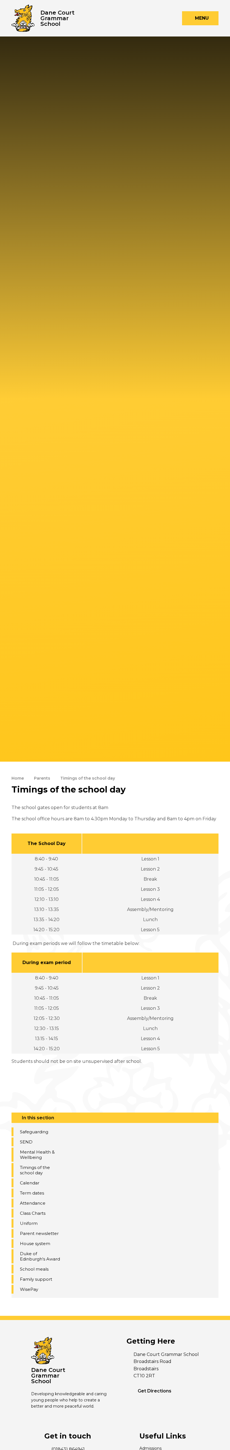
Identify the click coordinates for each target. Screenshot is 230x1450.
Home (18, 778)
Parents (42, 778)
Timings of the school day (87, 778)
